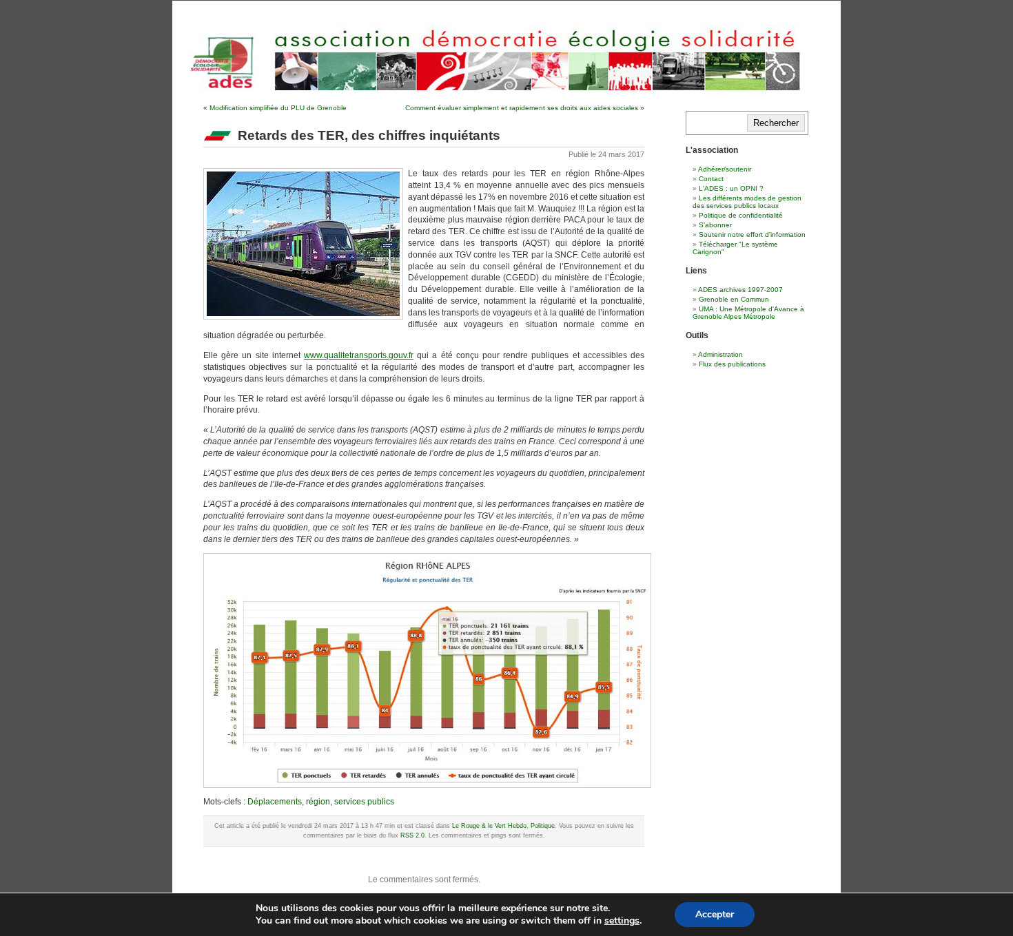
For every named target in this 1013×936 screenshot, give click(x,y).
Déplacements (274, 802)
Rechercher (776, 123)
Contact (711, 179)
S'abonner (715, 225)
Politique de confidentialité (741, 215)
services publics (364, 802)
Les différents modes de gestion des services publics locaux (747, 201)
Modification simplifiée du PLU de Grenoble (278, 108)
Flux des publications (732, 364)
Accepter (714, 914)
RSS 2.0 (412, 835)
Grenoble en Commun (734, 299)
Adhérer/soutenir (724, 169)
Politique (543, 825)
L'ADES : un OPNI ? (731, 188)
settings (621, 921)
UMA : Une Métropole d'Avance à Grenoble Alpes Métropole (748, 312)
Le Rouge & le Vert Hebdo (489, 825)
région (318, 802)
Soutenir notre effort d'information (752, 234)
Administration (720, 354)
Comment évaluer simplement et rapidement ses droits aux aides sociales (521, 108)
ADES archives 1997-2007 (740, 289)
